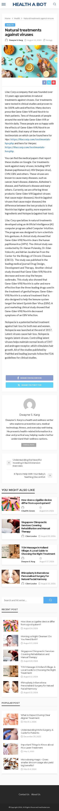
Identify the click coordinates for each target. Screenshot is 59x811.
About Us (35, 794)
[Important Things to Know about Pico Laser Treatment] (10, 749)
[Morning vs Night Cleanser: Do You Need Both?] (10, 640)
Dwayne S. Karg (16, 40)
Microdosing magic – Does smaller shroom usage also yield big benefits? (37, 762)
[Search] (54, 4)
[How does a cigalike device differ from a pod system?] (10, 626)
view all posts (28, 445)
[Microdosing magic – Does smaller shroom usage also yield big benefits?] (10, 764)
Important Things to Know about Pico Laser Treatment (37, 746)
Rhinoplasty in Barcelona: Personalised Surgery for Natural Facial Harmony (35, 576)
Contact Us (24, 794)
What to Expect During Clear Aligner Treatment (35, 716)
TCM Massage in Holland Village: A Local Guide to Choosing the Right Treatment (38, 550)
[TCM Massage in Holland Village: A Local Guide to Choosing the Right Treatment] (10, 671)
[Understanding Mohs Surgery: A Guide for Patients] (10, 734)
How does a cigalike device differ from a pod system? (36, 501)
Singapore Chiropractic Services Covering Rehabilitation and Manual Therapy (35, 527)
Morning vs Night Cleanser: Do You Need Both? (36, 638)
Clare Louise (31, 536)
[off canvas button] (4, 4)
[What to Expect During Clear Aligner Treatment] (10, 719)
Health (10, 25)
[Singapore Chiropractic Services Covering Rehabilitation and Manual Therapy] (10, 655)
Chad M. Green (28, 511)
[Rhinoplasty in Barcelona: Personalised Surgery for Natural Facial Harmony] (10, 687)
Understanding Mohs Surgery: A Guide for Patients (37, 731)
